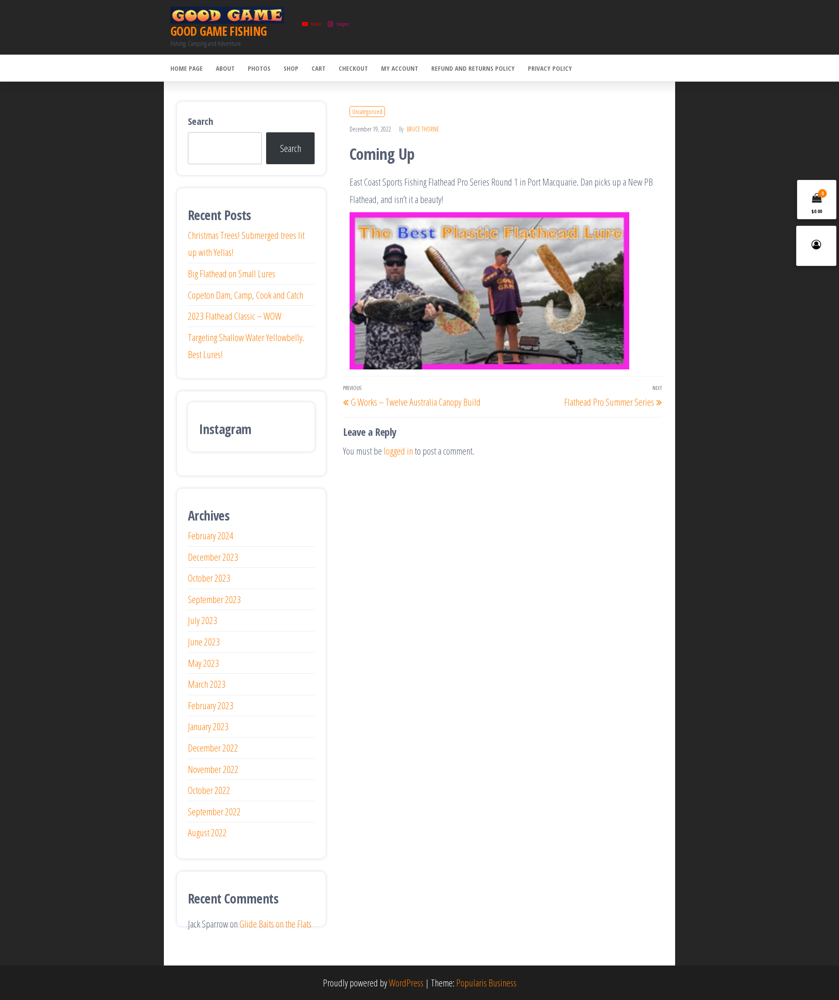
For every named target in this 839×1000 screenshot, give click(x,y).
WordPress (406, 982)
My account (399, 68)
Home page (186, 68)
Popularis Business (486, 982)
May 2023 (203, 662)
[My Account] (816, 246)
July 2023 (202, 620)
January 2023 (208, 726)
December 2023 (213, 556)
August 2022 (207, 832)
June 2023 (204, 641)
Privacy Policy (550, 68)
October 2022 (209, 790)
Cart (319, 68)
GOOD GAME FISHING (218, 31)
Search (200, 121)
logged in (398, 450)
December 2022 (213, 747)
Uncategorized (367, 111)
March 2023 (206, 683)
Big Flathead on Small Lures (231, 273)
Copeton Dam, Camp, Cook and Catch (245, 294)
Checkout (353, 68)
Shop (291, 68)
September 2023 (214, 599)
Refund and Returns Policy (473, 68)
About (225, 68)
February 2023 (210, 705)
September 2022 (214, 811)
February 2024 (210, 535)
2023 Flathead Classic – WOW (234, 315)
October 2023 (209, 577)
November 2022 (213, 769)
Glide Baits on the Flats (275, 923)
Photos (259, 68)
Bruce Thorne (423, 129)
